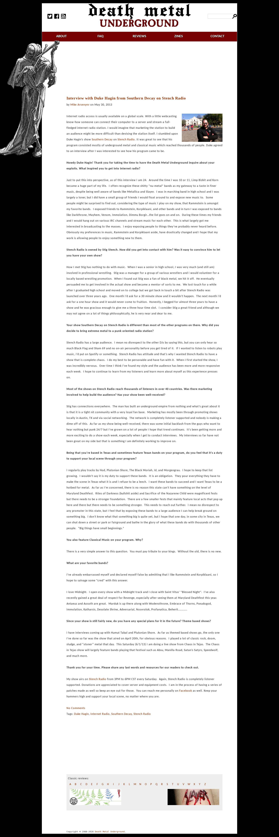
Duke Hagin (81, 714)
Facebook (186, 690)
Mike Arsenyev (79, 104)
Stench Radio (126, 139)
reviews (139, 36)
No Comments (76, 708)
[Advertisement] (144, 68)
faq (100, 36)
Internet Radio (100, 714)
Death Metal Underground (110, 832)
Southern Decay (102, 139)
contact (217, 36)
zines (178, 36)
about (61, 36)
